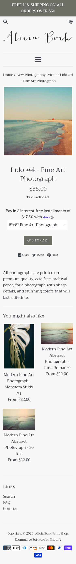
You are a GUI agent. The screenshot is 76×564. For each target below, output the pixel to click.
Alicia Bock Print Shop (51, 533)
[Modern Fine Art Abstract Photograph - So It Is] (19, 419)
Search (9, 496)
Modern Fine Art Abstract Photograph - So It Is (19, 444)
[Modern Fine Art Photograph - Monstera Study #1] (19, 346)
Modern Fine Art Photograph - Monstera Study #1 (19, 384)
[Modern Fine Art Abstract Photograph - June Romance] (57, 333)
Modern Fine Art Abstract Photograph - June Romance (57, 358)
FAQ (6, 502)
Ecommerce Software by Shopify (38, 539)
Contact (10, 508)
